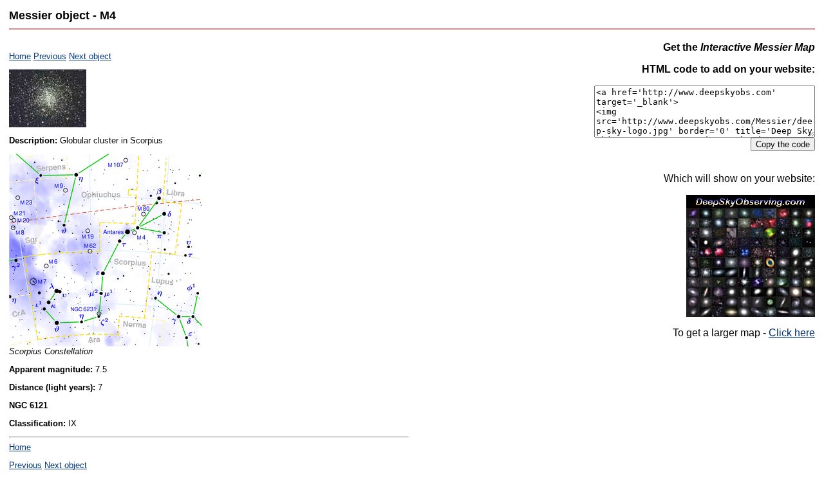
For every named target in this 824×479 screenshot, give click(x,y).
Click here (792, 332)
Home (20, 56)
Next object (90, 56)
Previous (49, 56)
